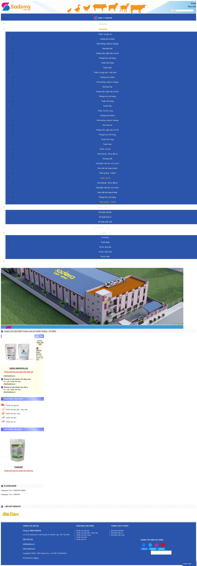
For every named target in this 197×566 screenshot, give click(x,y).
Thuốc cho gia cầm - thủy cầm (16, 409)
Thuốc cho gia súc (12, 405)
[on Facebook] (144, 545)
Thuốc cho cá (10, 422)
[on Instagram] (156, 545)
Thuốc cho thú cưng (13, 413)
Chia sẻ (144, 549)
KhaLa (36, 558)
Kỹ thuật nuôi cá (117, 533)
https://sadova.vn (29, 549)
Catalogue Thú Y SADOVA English (13, 490)
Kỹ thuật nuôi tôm (117, 531)
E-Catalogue (10, 486)
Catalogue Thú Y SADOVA (10, 494)
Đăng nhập (192, 6)
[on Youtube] (163, 545)
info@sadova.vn (9, 376)
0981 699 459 (40, 343)
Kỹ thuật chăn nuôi (117, 535)
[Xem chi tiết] (18, 365)
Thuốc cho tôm (11, 418)
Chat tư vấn (187, 564)
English (193, 3)
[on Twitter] (150, 545)
